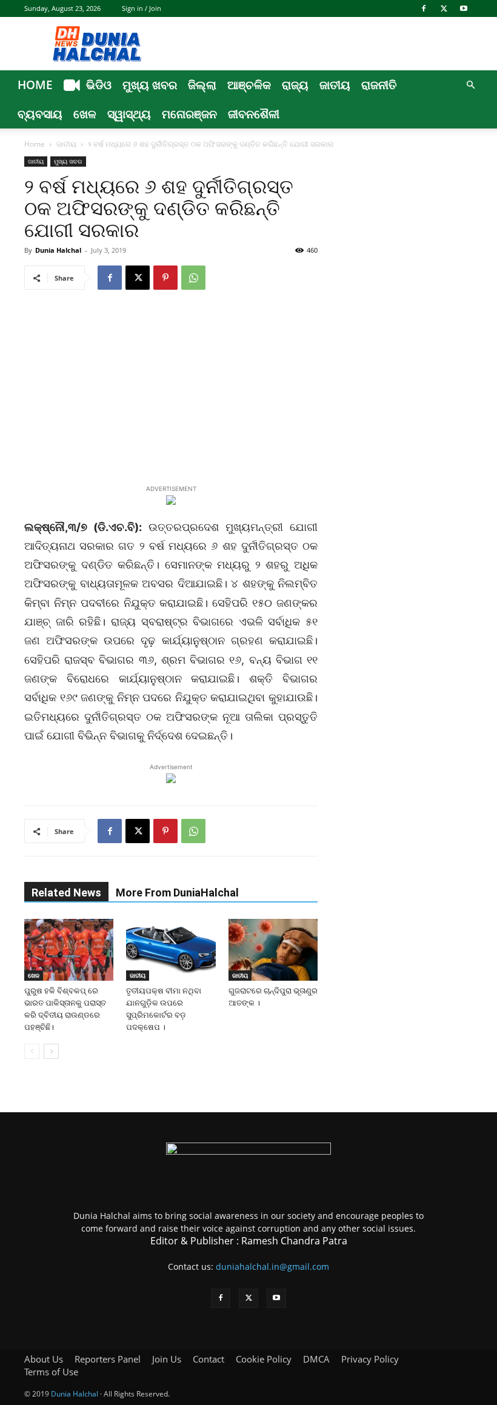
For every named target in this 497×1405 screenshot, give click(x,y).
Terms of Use (51, 1371)
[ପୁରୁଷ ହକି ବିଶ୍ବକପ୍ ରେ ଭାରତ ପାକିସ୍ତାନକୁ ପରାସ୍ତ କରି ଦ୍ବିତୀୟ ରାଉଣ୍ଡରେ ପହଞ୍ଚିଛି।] (68, 949)
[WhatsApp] (193, 277)
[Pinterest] (165, 277)
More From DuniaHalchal (177, 892)
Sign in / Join (141, 8)
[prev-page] (31, 1051)
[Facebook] (424, 8)
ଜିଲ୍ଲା (202, 85)
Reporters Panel (108, 1358)
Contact (208, 1358)
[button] (470, 85)
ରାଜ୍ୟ (295, 85)
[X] (444, 8)
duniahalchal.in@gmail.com (272, 1266)
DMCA (316, 1358)
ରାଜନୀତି (379, 85)
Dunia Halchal (58, 250)
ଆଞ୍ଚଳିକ (249, 85)
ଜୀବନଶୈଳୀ (253, 114)
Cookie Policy (264, 1358)
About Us (43, 1358)
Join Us (166, 1358)
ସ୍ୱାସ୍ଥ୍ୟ (129, 114)
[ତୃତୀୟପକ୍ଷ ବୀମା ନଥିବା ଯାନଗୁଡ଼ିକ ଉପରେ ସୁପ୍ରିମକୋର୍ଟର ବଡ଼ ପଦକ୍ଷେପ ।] (170, 949)
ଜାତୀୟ (334, 85)
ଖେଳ (84, 114)
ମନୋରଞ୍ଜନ (189, 114)
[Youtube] (464, 8)
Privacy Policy (370, 1358)
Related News (66, 892)
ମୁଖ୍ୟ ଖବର (149, 85)
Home (35, 85)
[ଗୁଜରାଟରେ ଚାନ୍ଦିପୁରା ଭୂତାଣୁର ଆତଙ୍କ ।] (273, 949)
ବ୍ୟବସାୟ (40, 114)
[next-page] (51, 1051)
